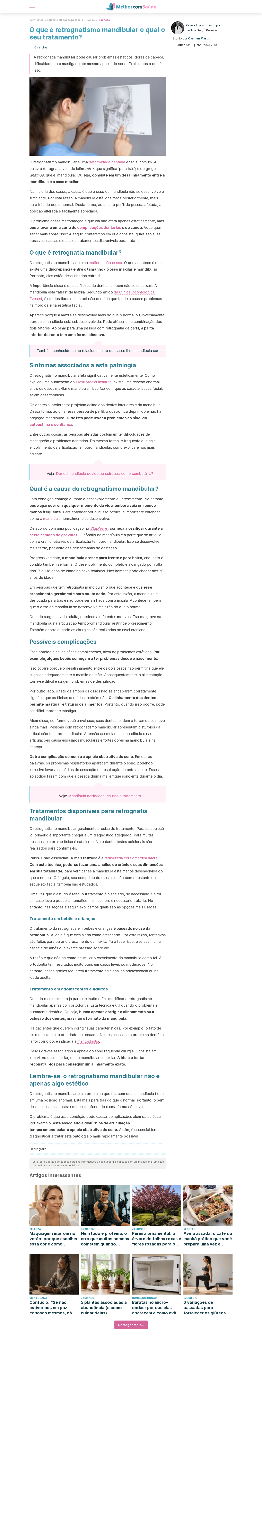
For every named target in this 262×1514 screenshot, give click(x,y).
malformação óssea (105, 263)
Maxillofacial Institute (94, 382)
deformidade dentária (107, 162)
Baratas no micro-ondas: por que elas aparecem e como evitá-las (156, 1308)
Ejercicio (190, 1297)
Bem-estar (36, 19)
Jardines (138, 1229)
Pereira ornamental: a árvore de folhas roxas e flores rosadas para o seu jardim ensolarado (156, 1239)
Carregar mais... (131, 1325)
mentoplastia (88, 1041)
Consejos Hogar (144, 1297)
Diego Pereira (207, 30)
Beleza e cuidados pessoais (65, 19)
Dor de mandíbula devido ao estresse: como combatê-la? (104, 473)
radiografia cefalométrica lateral (131, 858)
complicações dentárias (99, 227)
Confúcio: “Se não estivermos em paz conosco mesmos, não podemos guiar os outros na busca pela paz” (52, 1308)
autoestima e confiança (50, 424)
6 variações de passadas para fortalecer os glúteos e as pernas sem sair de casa (206, 1308)
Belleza (35, 1229)
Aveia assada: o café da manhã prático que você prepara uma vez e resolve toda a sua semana (207, 1239)
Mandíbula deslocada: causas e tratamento (104, 796)
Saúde (91, 19)
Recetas (189, 1229)
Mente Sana (38, 1297)
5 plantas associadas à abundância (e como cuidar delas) (104, 1307)
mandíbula (52, 518)
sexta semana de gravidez (53, 535)
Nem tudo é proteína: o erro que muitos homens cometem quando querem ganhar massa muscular (105, 1239)
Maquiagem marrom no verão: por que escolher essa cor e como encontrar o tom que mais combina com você (53, 1239)
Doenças (104, 19)
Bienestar (88, 1229)
